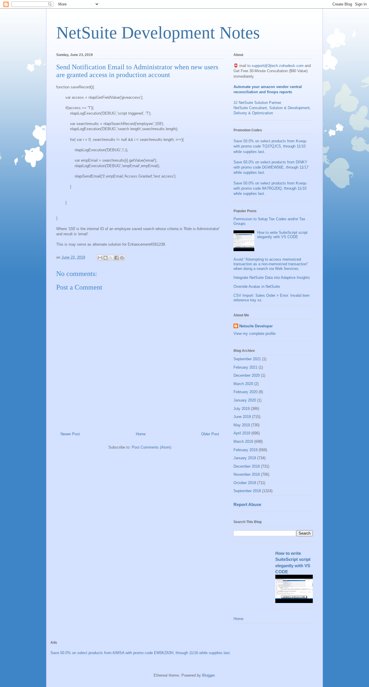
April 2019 (242, 433)
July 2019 (242, 408)
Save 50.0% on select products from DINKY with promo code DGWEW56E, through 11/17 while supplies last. (271, 167)
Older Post (210, 434)
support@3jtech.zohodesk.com (278, 66)
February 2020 (245, 392)
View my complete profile (255, 333)
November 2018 (247, 474)
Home (141, 434)
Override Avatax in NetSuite (257, 286)
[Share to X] (111, 258)
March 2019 (243, 441)
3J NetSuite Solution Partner (257, 102)
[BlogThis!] (105, 258)
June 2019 (242, 417)
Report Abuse (247, 504)
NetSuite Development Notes (158, 32)
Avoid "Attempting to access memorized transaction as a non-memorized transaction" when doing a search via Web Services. (271, 263)
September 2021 (247, 359)
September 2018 (247, 491)
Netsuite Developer (256, 326)
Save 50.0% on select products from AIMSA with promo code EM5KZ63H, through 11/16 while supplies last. (140, 653)
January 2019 (245, 458)
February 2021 (245, 367)
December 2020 (247, 375)
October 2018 (245, 483)
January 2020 (245, 400)
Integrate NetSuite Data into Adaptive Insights (272, 277)
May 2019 (242, 425)
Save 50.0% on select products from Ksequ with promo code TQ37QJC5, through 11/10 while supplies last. (270, 146)
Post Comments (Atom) (151, 447)
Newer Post (70, 434)
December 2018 (247, 466)
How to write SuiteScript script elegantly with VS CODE (282, 234)
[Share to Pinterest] (122, 258)
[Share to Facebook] (116, 258)
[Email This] (100, 258)
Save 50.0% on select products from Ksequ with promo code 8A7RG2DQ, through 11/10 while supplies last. (270, 188)
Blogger (208, 675)
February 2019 (245, 450)
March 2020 (243, 384)
